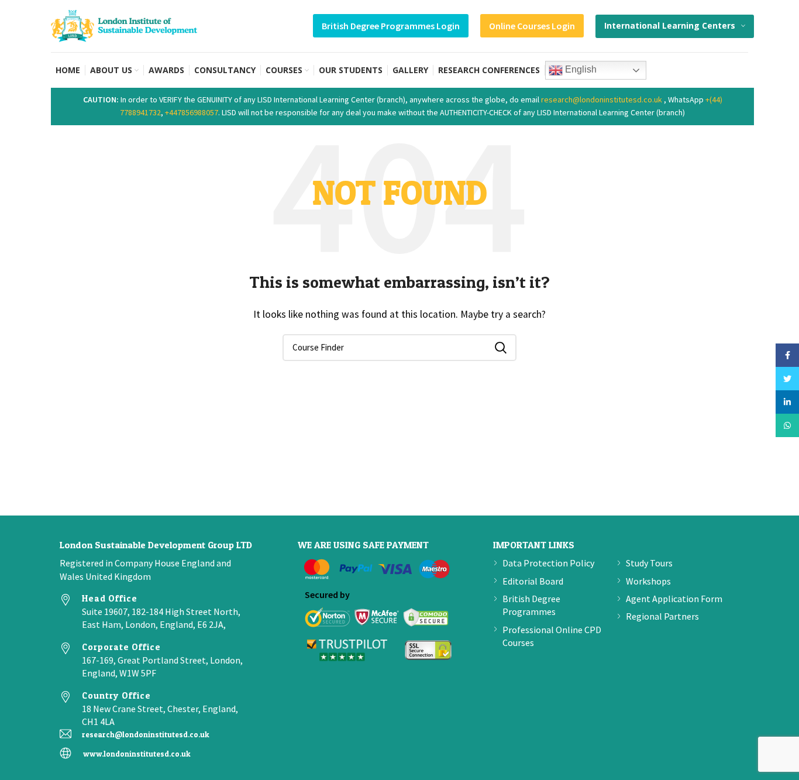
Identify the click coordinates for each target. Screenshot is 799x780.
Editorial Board (532, 581)
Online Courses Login (532, 26)
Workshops (648, 581)
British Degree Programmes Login (391, 26)
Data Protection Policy (548, 563)
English (580, 69)
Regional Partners (662, 616)
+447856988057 (191, 112)
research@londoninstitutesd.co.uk (601, 99)
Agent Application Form (674, 598)
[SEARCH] (500, 347)
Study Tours (649, 563)
